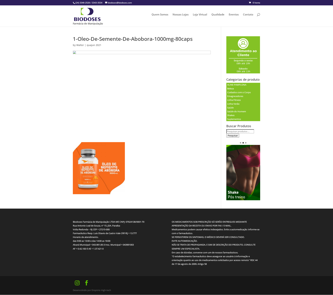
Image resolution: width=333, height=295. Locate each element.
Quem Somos (160, 14)
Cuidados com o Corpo (239, 92)
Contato (248, 14)
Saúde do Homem (236, 111)
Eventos (234, 14)
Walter (80, 45)
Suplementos (234, 119)
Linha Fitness (234, 100)
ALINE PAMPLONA (236, 84)
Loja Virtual (200, 14)
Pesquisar (233, 135)
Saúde (230, 107)
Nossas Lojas (181, 14)
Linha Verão (233, 103)
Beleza (230, 88)
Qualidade (217, 14)
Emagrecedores (235, 96)
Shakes (230, 115)
